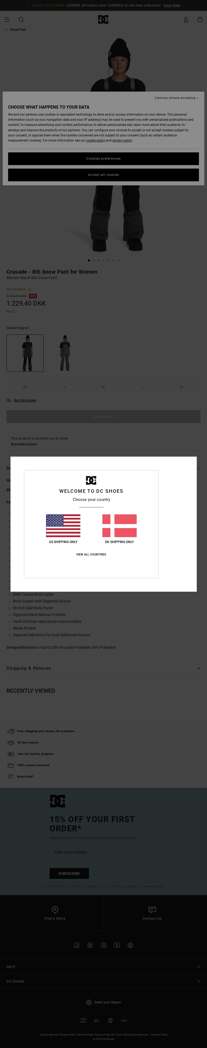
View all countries (91, 554)
